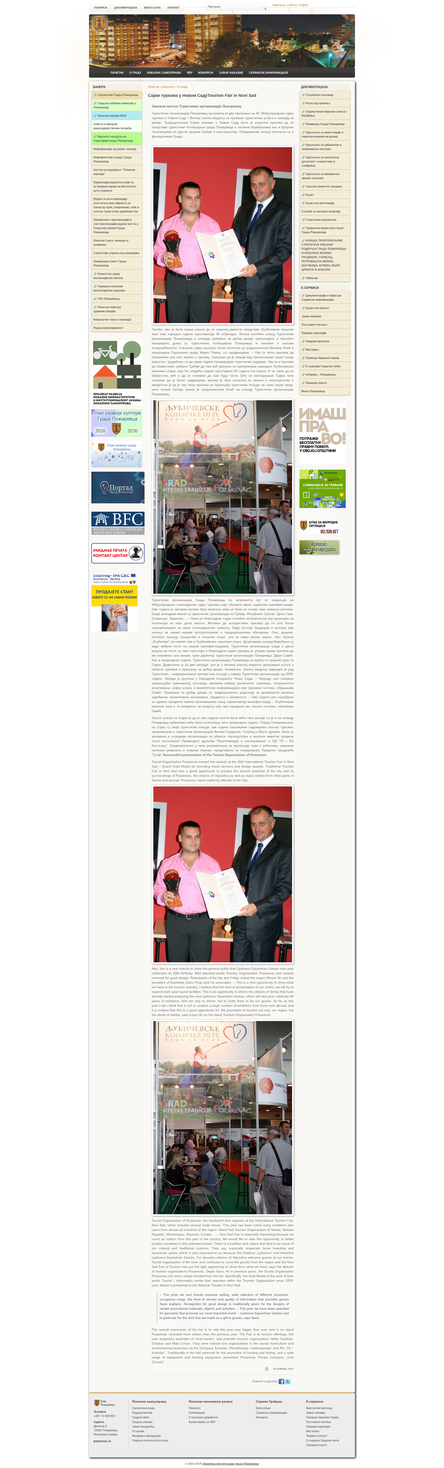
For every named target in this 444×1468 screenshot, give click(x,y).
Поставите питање (314, 324)
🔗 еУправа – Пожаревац (319, 374)
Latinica (292, 5)
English (303, 5)
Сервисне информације (268, 72)
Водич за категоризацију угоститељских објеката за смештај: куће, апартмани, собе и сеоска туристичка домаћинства (116, 205)
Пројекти (194, 1408)
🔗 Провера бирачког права (320, 358)
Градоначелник (142, 1412)
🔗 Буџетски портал (315, 308)
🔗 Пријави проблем (315, 341)
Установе (138, 1431)
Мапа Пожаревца (313, 391)
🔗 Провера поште (314, 383)
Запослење (263, 1408)
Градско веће (140, 1417)
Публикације (197, 1412)
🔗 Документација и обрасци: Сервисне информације (322, 297)
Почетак (117, 72)
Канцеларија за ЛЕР (202, 1422)
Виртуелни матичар (319, 1408)
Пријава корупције (314, 333)
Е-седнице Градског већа (322, 1440)
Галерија (100, 7)
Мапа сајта (152, 7)
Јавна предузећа (143, 1426)
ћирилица (279, 5)
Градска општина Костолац (150, 1440)
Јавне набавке (231, 72)
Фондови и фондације (146, 1435)
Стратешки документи (203, 1417)
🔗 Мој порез (310, 349)
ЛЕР (189, 72)
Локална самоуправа (164, 72)
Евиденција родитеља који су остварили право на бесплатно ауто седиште (114, 186)
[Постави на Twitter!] (287, 1381)
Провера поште (316, 1445)
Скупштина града (143, 1408)
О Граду (135, 72)
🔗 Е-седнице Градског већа (321, 366)
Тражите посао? (316, 1435)
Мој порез (312, 1431)
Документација (125, 7)
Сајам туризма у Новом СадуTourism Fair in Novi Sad (202, 95)
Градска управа (142, 1422)
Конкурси (205, 72)
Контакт (174, 7)
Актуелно (168, 87)
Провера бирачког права (322, 1417)
